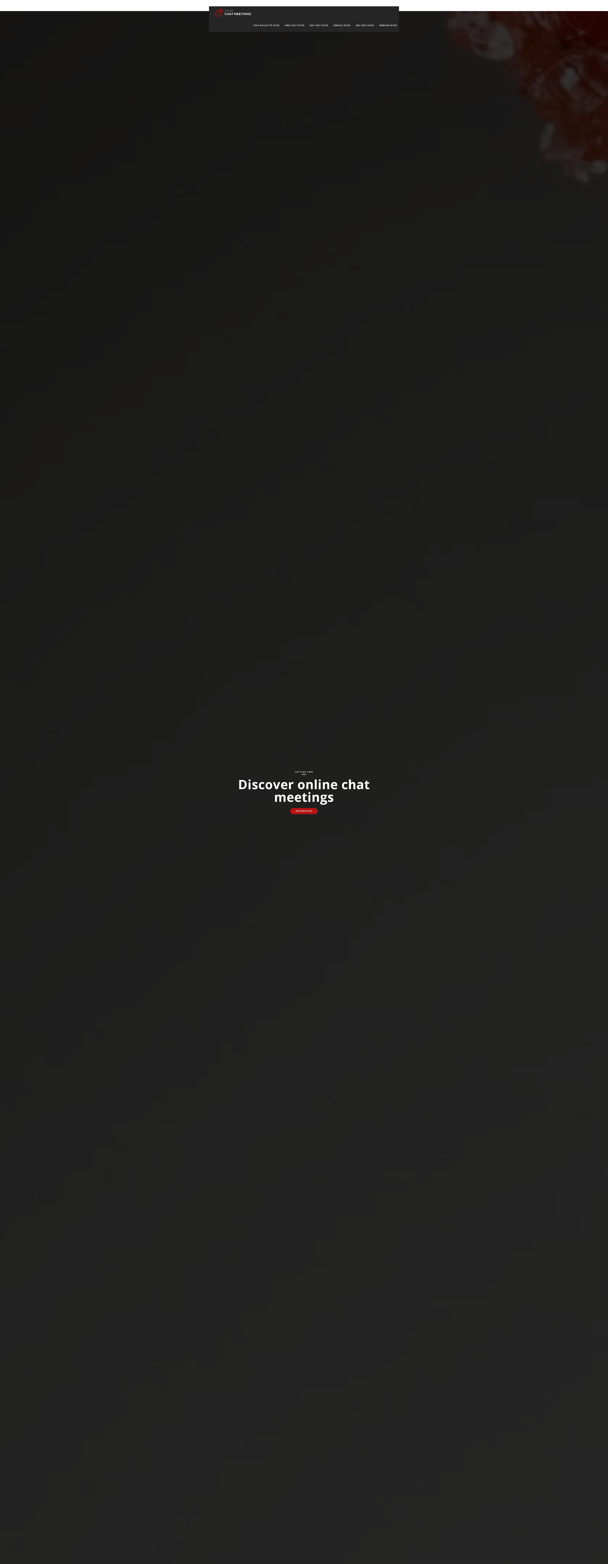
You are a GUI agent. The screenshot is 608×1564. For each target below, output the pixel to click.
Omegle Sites (341, 25)
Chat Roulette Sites (266, 25)
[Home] (233, 17)
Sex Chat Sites (365, 25)
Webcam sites (388, 25)
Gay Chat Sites (319, 25)
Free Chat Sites (294, 25)
